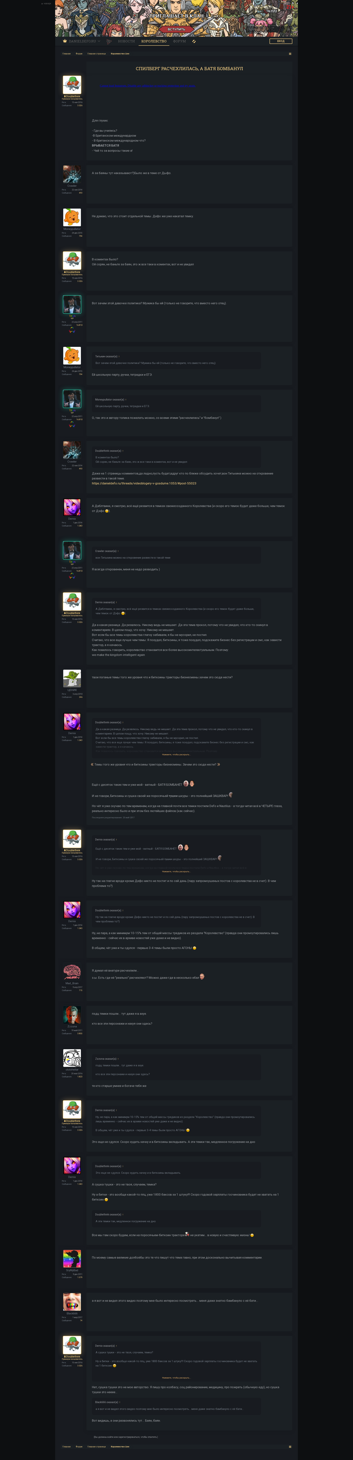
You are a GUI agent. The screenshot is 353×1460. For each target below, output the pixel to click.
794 (80, 236)
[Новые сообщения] (194, 41)
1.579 (79, 1277)
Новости (126, 41)
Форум (179, 41)
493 (80, 193)
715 (80, 990)
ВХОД (281, 41)
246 (80, 697)
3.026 (79, 105)
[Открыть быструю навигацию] (290, 54)
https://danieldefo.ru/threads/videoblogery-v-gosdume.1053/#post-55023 (144, 483)
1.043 (79, 526)
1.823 (79, 1077)
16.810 (79, 325)
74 (81, 1321)
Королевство (154, 41)
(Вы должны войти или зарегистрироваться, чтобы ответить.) (126, 1437)
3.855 (79, 1034)
